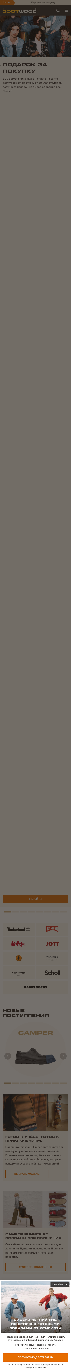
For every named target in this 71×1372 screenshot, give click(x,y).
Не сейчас (60, 1285)
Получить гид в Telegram (35, 1357)
